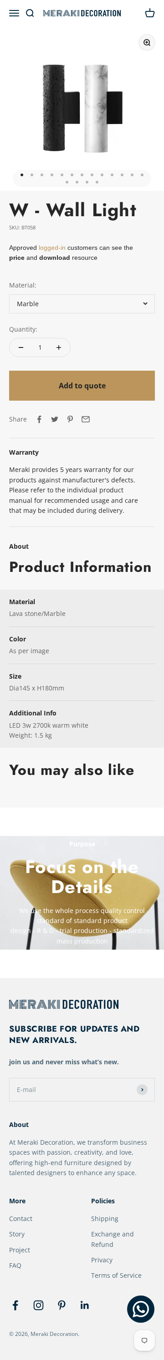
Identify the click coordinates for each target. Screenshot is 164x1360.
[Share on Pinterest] (70, 419)
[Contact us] (140, 1309)
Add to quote (82, 386)
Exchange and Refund (112, 1239)
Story (17, 1234)
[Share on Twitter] (54, 419)
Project (19, 1250)
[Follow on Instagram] (38, 1305)
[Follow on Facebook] (15, 1305)
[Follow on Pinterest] (62, 1305)
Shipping (104, 1218)
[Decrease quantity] (21, 347)
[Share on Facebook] (39, 419)
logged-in (51, 247)
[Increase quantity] (58, 347)
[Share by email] (85, 419)
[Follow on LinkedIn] (85, 1305)
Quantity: (23, 329)
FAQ (15, 1265)
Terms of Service (116, 1275)
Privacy (102, 1260)
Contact (20, 1218)
